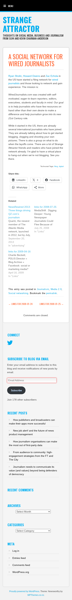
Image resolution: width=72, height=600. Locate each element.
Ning (56, 166)
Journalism (43, 289)
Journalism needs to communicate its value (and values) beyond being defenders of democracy (33, 470)
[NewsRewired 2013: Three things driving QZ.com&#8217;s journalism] (21, 226)
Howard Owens (32, 76)
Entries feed (19, 558)
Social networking (18, 293)
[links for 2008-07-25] (47, 219)
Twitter (10, 343)
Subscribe (16, 390)
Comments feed (21, 565)
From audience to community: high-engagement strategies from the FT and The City (31, 456)
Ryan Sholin (15, 76)
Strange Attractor (21, 24)
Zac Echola (52, 76)
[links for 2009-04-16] (21, 264)
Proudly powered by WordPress (24, 591)
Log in (15, 550)
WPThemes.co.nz (35, 595)
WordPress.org (20, 572)
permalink (51, 293)
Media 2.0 (56, 289)
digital (61, 166)
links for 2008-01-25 (51, 304)
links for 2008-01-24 (20, 304)
